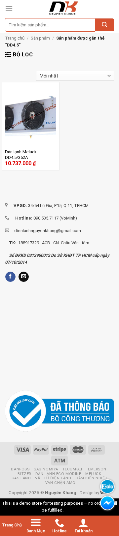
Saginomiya (46, 469)
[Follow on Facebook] (10, 277)
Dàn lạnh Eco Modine (58, 473)
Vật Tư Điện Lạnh (53, 478)
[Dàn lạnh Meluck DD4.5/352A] (30, 116)
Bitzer (24, 473)
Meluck (93, 473)
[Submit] (104, 25)
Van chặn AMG (60, 482)
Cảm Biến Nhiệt (91, 478)
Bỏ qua (71, 510)
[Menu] (9, 8)
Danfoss (20, 469)
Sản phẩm (40, 38)
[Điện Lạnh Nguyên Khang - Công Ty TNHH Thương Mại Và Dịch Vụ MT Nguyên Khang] (63, 8)
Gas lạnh (21, 478)
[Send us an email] (24, 277)
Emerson (97, 469)
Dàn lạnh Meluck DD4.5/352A (21, 154)
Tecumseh (73, 469)
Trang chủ (14, 38)
